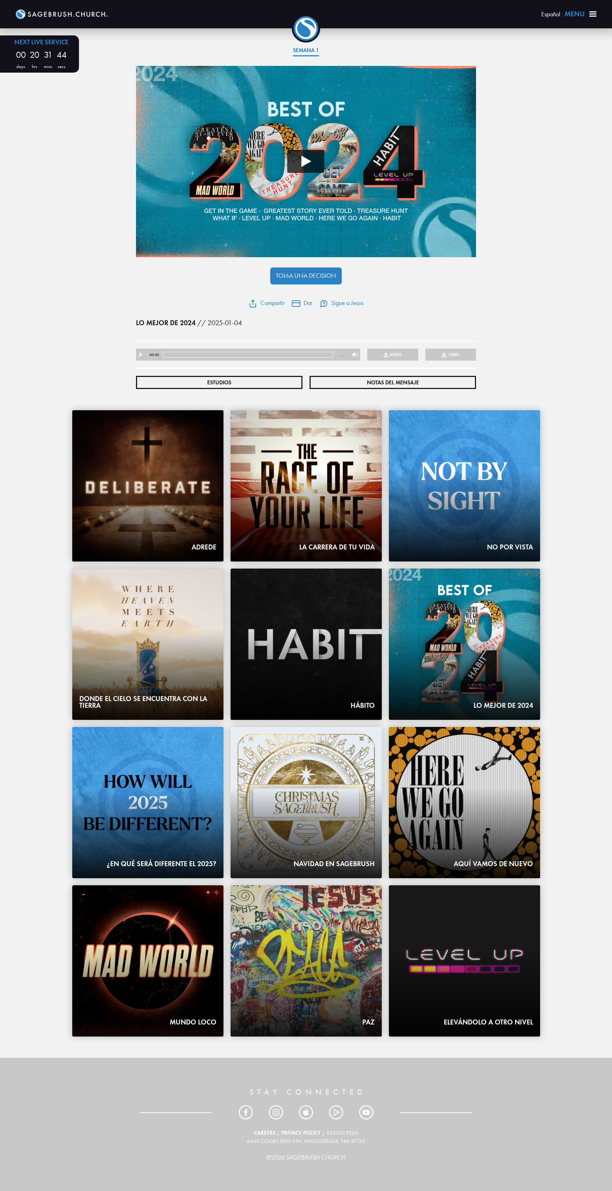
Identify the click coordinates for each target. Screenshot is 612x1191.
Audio (396, 354)
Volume (353, 355)
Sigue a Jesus (347, 302)
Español (550, 14)
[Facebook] (246, 1112)
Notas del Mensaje (393, 382)
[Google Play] (336, 1112)
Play (141, 354)
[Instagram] (276, 1112)
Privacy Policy (301, 1132)
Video (453, 354)
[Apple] (306, 1112)
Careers (265, 1132)
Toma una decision (306, 275)
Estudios (219, 382)
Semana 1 (306, 50)
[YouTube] (366, 1112)
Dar (308, 302)
